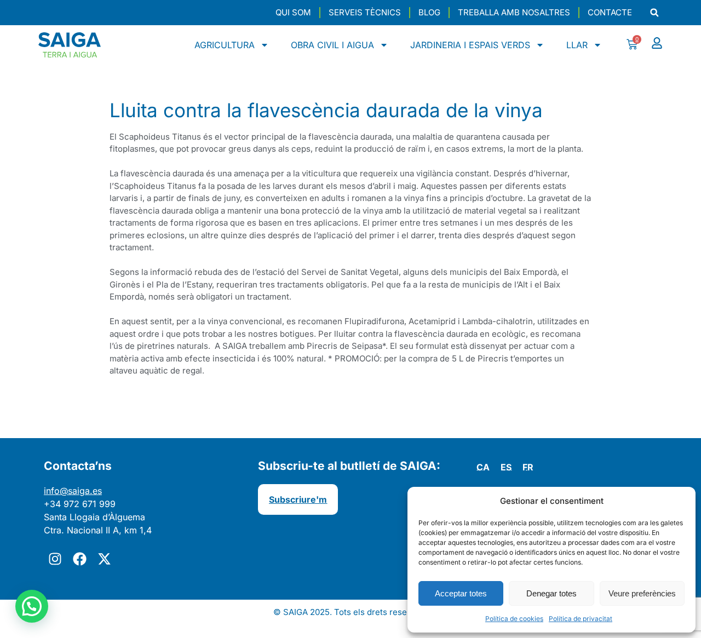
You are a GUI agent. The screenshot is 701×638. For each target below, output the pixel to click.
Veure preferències (642, 593)
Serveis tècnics (365, 12)
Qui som (293, 12)
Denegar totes (551, 593)
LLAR (577, 44)
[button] (654, 12)
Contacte (610, 12)
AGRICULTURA (224, 44)
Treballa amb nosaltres (514, 12)
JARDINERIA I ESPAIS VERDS (470, 44)
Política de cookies (514, 618)
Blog (429, 12)
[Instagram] (55, 559)
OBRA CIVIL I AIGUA (332, 44)
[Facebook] (79, 559)
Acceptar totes (461, 593)
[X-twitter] (104, 559)
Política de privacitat (580, 618)
